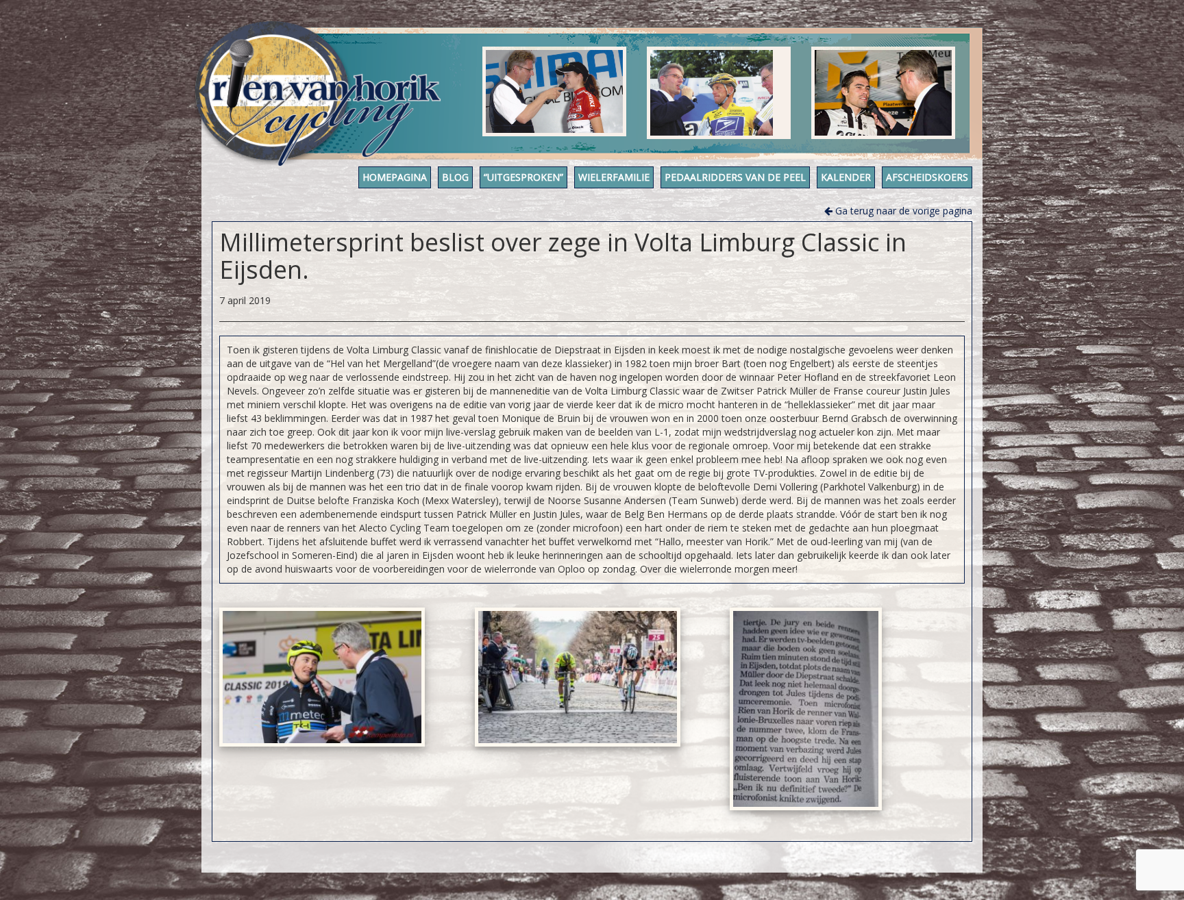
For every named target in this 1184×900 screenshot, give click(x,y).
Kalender (846, 177)
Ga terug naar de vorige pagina (902, 210)
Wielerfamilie (614, 177)
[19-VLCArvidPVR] (322, 677)
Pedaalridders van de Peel (735, 177)
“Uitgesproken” (523, 177)
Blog (455, 177)
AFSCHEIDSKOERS (927, 177)
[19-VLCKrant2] (806, 709)
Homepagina (394, 177)
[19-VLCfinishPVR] (577, 677)
